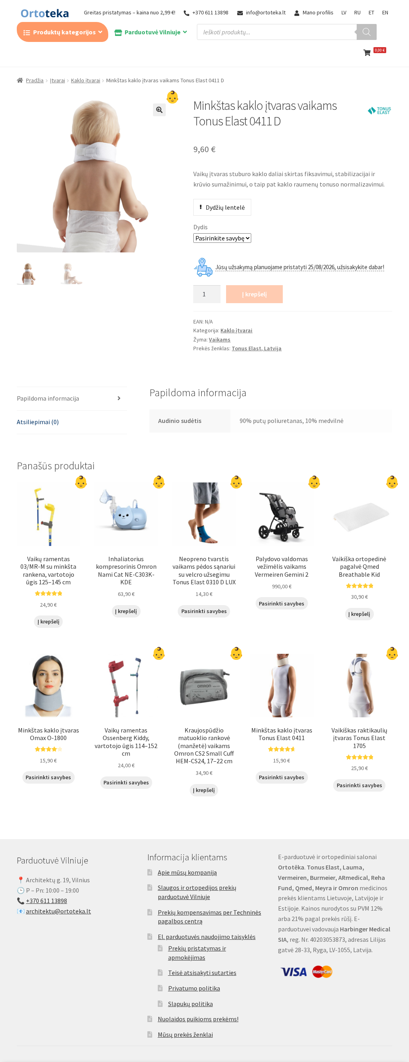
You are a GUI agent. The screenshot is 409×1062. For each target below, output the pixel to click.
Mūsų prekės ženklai (185, 1034)
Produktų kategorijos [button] (64, 32)
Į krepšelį (254, 294)
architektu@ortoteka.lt (58, 911)
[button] (159, 109)
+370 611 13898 (210, 12)
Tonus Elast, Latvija (257, 348)
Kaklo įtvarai (85, 80)
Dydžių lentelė (225, 207)
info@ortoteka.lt (266, 12)
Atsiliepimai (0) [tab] (38, 422)
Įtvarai (57, 80)
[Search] (367, 32)
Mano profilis (318, 12)
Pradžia (35, 80)
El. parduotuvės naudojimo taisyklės (207, 937)
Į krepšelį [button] (49, 621)
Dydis (200, 227)
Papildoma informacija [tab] (48, 398)
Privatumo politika (194, 988)
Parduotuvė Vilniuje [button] (153, 32)
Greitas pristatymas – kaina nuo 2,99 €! (129, 12)
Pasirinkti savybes (204, 611)
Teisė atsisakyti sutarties (202, 973)
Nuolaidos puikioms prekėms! (198, 1019)
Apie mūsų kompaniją (187, 872)
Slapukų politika (190, 1004)
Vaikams (219, 339)
